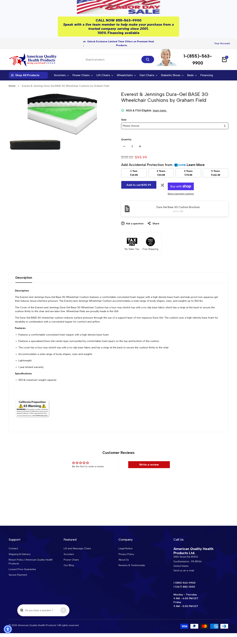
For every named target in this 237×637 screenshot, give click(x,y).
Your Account (222, 43)
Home (12, 85)
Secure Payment (18, 574)
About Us (123, 559)
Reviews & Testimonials (131, 565)
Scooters (69, 554)
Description (23, 277)
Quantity (126, 139)
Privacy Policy (126, 554)
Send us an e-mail (183, 570)
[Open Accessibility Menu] (7, 629)
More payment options (181, 193)
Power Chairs (71, 559)
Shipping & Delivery (20, 554)
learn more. (160, 110)
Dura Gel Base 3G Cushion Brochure (178, 207)
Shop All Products (27, 75)
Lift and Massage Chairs (77, 548)
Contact (13, 548)
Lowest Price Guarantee (22, 569)
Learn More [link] (196, 165)
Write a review (149, 464)
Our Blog (69, 565)
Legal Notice (125, 548)
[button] (162, 185)
